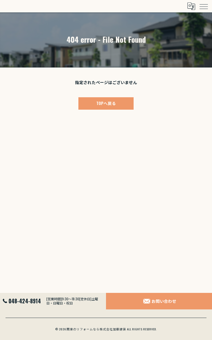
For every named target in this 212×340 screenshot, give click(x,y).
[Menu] (203, 6)
